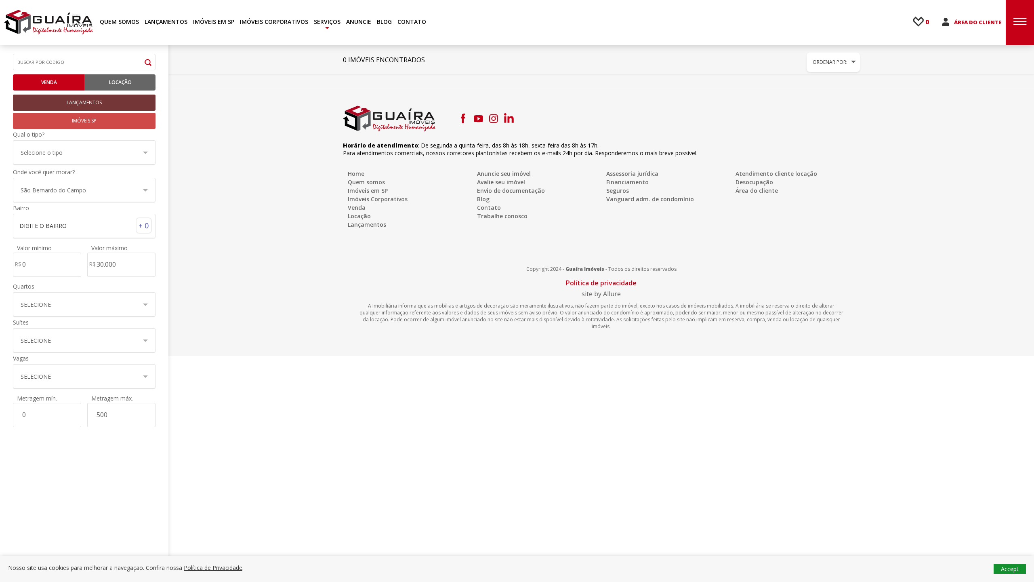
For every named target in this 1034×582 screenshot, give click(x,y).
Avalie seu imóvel (501, 182)
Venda (49, 82)
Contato (489, 207)
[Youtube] (478, 118)
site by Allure (601, 293)
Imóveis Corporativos (378, 199)
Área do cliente (757, 190)
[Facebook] (462, 118)
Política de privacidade (601, 282)
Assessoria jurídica (632, 173)
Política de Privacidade (213, 567)
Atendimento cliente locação (776, 173)
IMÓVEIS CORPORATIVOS (274, 21)
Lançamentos (367, 224)
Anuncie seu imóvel (504, 173)
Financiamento (627, 182)
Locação (120, 82)
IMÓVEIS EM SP (213, 21)
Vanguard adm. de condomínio (650, 199)
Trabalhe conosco (502, 216)
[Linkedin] (508, 118)
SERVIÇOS (327, 21)
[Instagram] (493, 118)
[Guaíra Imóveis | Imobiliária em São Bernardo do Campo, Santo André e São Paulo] (48, 22)
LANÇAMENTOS (166, 21)
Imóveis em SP (368, 190)
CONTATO (411, 21)
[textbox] (80, 226)
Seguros (617, 190)
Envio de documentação (511, 190)
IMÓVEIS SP (84, 120)
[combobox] (84, 225)
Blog (483, 199)
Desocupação (754, 182)
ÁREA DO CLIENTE (977, 22)
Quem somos (366, 182)
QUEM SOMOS (119, 21)
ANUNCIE (358, 21)
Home (356, 173)
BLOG (384, 21)
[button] (84, 152)
